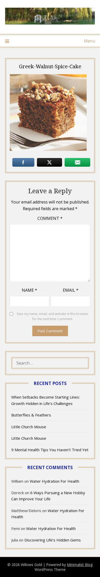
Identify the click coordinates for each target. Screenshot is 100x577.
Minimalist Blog (80, 564)
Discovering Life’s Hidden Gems (52, 539)
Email (70, 290)
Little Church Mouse (28, 426)
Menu (89, 41)
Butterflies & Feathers (31, 414)
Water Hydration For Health (54, 481)
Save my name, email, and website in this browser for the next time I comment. (52, 316)
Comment (50, 218)
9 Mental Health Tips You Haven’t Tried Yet (49, 449)
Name (29, 290)
